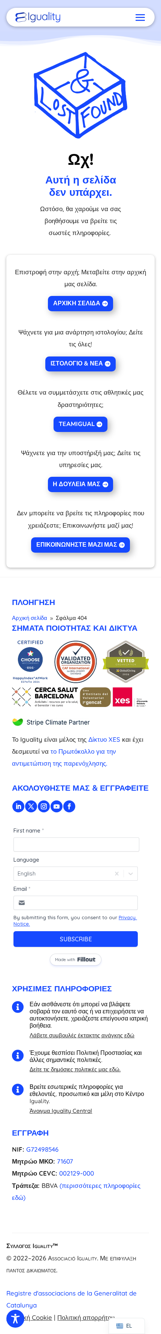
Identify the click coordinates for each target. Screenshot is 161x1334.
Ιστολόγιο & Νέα (77, 363)
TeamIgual (77, 424)
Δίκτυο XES (104, 739)
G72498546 (42, 1149)
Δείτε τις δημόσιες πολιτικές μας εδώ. (75, 1069)
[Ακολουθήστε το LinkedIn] (18, 806)
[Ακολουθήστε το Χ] (31, 806)
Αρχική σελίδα (76, 303)
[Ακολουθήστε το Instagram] (44, 806)
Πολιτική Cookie (29, 1317)
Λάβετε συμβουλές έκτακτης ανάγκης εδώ (82, 1035)
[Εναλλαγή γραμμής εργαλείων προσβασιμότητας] (15, 1318)
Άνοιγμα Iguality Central (61, 1110)
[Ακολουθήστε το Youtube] (57, 806)
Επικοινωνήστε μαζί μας (76, 545)
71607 (65, 1161)
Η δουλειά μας (76, 484)
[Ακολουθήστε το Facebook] (69, 806)
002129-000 (76, 1173)
